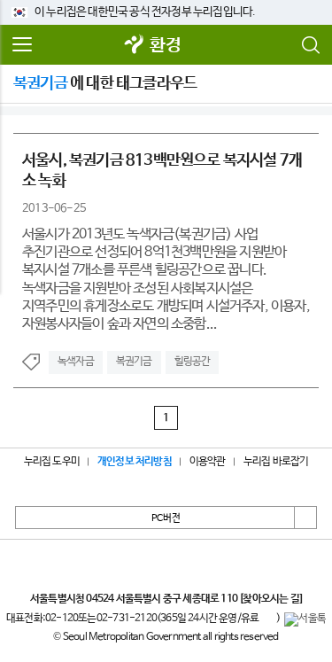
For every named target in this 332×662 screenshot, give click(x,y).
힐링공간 (192, 361)
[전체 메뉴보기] (22, 45)
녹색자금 (76, 361)
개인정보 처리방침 (134, 462)
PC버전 (166, 518)
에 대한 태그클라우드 (105, 83)
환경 (165, 45)
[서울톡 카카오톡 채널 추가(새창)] (305, 619)
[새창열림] (133, 46)
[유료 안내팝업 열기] (267, 619)
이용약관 (207, 462)
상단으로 (305, 517)
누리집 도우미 (52, 462)
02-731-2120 (127, 618)
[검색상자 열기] (310, 45)
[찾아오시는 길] (270, 599)
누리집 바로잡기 (276, 462)
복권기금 (134, 361)
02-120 (61, 618)
